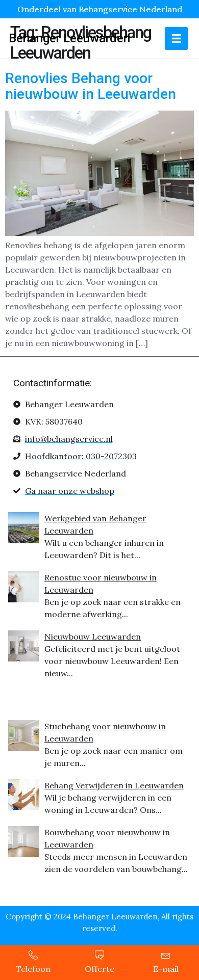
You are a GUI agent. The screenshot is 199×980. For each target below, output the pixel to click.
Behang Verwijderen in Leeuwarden (114, 785)
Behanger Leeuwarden (69, 38)
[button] (176, 38)
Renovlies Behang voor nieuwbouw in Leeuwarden (90, 86)
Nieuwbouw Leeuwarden (92, 636)
